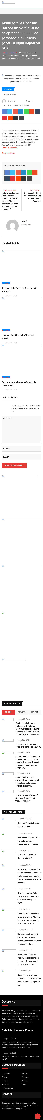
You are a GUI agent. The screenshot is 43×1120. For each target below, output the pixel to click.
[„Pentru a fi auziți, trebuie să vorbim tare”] (9, 823)
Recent (8, 712)
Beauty (24, 1073)
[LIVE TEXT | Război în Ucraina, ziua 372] (9, 855)
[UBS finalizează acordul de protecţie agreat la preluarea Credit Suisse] (9, 838)
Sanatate (5, 1085)
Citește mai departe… (10, 148)
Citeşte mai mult (8, 153)
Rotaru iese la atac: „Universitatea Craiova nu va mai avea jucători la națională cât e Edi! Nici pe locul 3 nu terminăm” (10, 201)
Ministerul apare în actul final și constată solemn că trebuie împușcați (28, 798)
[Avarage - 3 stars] (6, 405)
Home (5, 53)
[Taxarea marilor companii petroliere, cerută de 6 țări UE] (8, 744)
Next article (34, 190)
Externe (5, 1081)
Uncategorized (7, 1088)
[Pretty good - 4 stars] (8, 405)
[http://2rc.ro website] (17, 101)
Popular (21, 712)
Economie (26, 1077)
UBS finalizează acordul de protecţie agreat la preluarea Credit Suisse (29, 841)
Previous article (10, 190)
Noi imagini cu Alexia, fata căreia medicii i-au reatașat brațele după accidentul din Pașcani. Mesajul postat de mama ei (29, 876)
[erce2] (20, 101)
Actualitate (13, 53)
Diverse (5, 1077)
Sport (24, 1085)
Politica (24, 1081)
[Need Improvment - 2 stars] (4, 405)
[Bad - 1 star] (2, 405)
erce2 (24, 221)
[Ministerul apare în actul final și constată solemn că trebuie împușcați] (8, 795)
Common (34, 712)
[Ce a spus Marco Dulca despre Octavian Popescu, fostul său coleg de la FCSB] (9, 893)
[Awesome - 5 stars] (10, 405)
